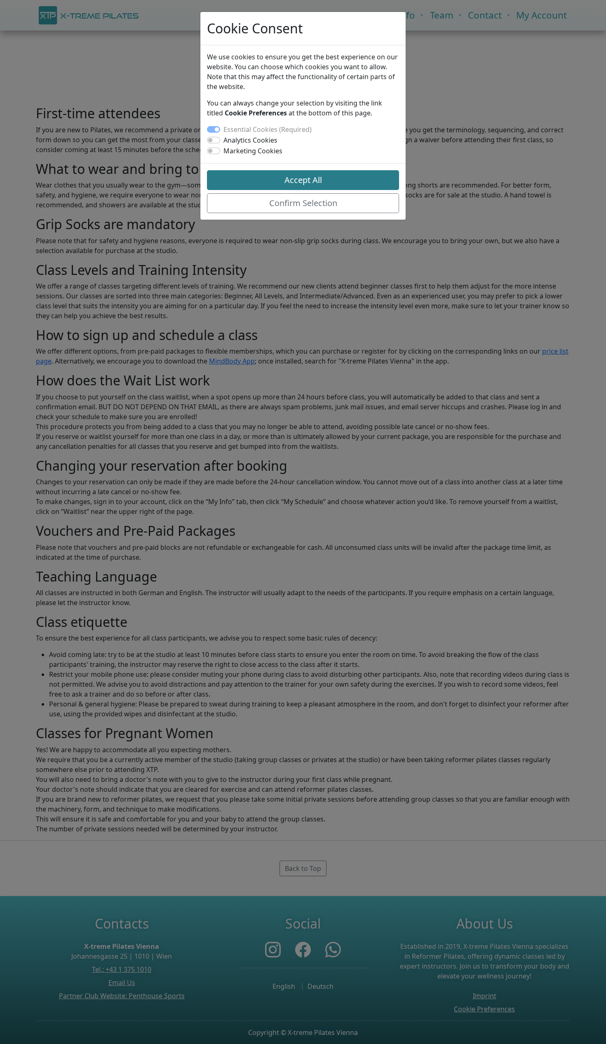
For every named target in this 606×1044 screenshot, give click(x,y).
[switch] (213, 140)
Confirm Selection (303, 203)
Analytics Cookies (250, 140)
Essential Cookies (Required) (267, 129)
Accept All (303, 179)
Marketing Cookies (252, 150)
